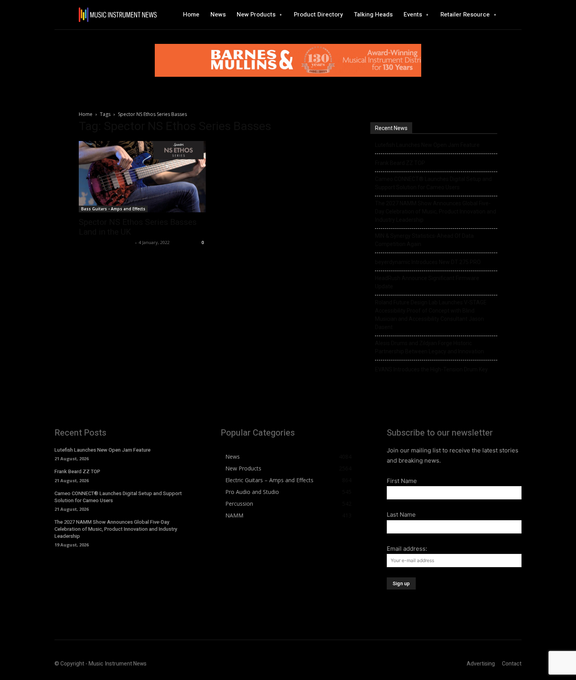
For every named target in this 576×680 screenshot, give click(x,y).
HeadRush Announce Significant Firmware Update (427, 282)
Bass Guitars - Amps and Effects (113, 209)
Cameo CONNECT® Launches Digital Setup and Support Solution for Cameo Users (433, 183)
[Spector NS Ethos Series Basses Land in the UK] (142, 176)
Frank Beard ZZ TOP (400, 163)
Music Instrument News (106, 242)
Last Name (401, 514)
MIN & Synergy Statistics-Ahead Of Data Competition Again (424, 240)
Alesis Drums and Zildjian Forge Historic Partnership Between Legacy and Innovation (429, 347)
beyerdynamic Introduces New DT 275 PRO (428, 262)
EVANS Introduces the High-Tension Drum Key (431, 369)
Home (85, 114)
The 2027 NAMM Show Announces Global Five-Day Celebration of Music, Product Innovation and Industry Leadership (435, 211)
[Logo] (117, 14)
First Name (402, 481)
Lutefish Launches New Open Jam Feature (427, 145)
